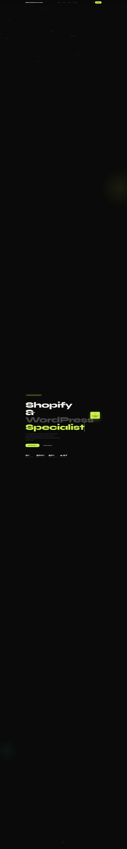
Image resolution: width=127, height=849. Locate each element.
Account (75, 2)
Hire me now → (32, 445)
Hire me (98, 2)
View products (47, 445)
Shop (64, 2)
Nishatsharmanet (34, 2)
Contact (69, 2)
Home (59, 2)
